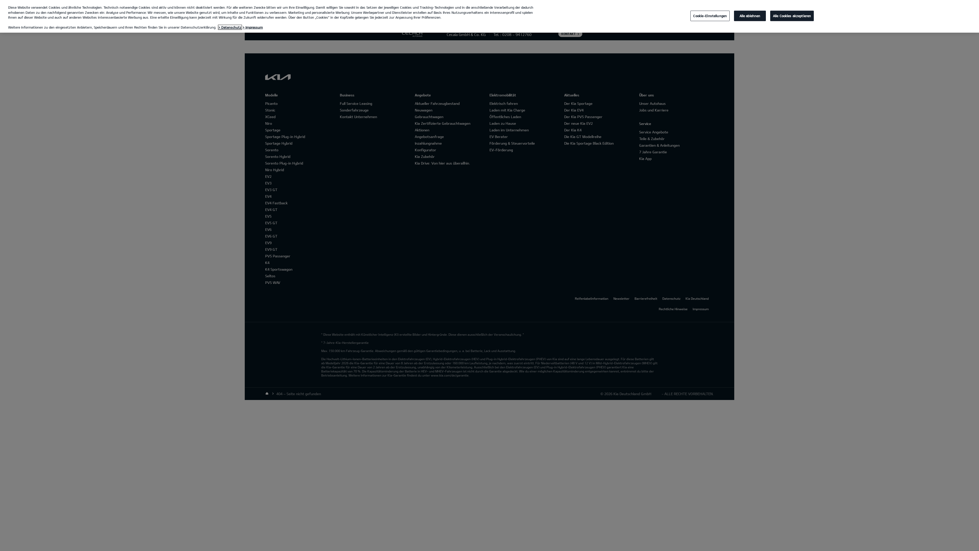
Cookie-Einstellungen (710, 16)
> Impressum (253, 27)
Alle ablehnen (750, 16)
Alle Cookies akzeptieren (792, 16)
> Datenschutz (229, 27)
